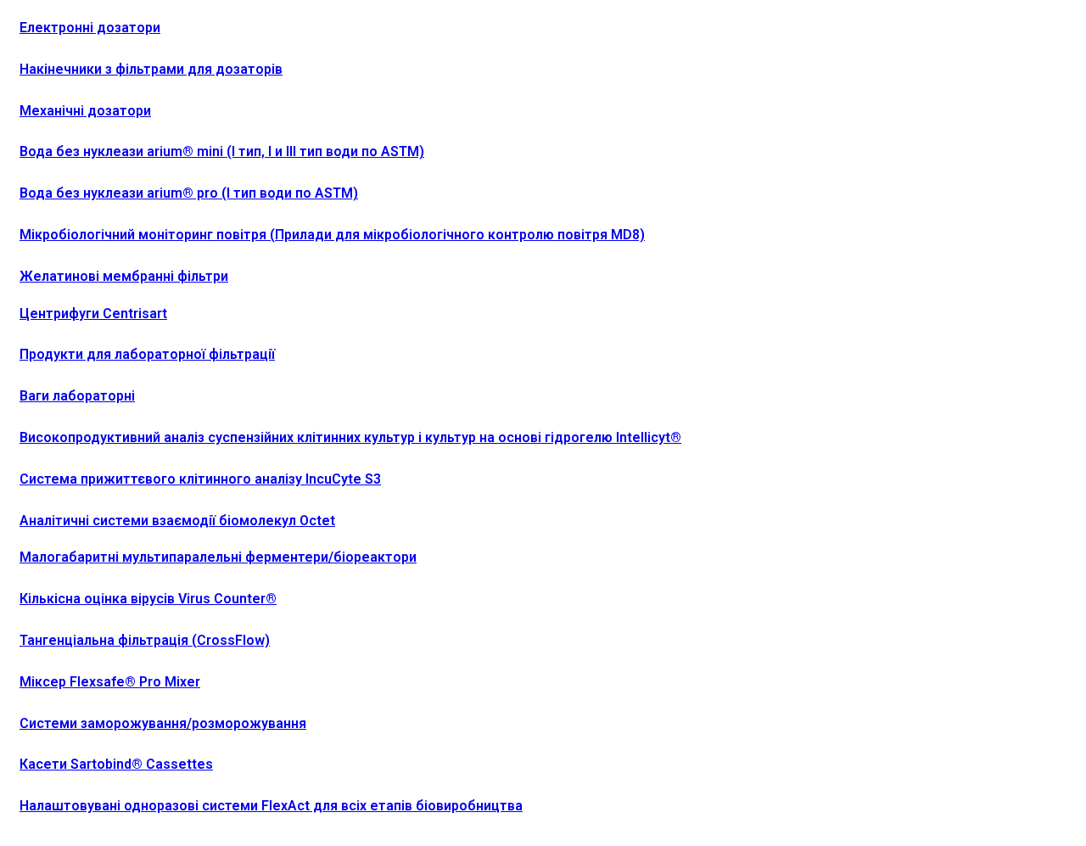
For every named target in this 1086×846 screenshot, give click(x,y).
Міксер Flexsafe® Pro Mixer (110, 682)
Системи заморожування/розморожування (163, 723)
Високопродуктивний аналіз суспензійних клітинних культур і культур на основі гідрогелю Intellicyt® (350, 437)
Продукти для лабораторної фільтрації (147, 354)
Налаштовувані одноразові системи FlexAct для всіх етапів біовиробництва (271, 806)
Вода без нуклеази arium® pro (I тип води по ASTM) (189, 193)
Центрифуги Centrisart (93, 313)
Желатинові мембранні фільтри (124, 276)
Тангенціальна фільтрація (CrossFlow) (145, 640)
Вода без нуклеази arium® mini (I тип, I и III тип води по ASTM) (222, 151)
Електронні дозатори (90, 28)
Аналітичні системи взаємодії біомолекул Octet (177, 521)
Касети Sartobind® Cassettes (116, 764)
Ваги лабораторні (77, 396)
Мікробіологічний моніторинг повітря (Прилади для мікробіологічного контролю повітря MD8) (332, 235)
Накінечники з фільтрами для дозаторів (151, 69)
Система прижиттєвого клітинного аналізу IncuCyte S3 (200, 479)
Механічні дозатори (85, 111)
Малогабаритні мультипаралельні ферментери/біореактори (218, 557)
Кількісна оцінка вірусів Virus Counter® (148, 599)
